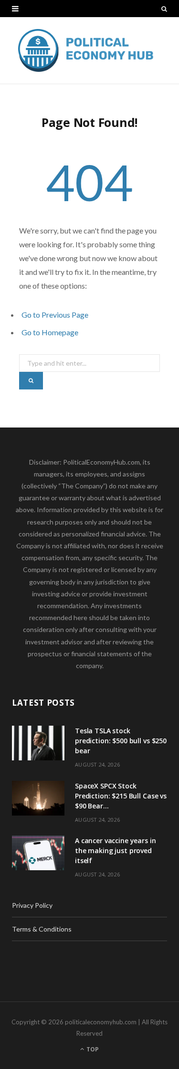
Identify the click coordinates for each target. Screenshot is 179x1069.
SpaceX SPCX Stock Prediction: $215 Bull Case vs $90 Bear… (121, 795)
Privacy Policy (32, 905)
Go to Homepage (49, 332)
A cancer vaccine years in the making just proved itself (115, 850)
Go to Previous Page (54, 314)
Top (92, 1049)
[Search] (164, 8)
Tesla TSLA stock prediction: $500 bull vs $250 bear (121, 740)
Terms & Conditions (42, 929)
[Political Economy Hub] (89, 50)
